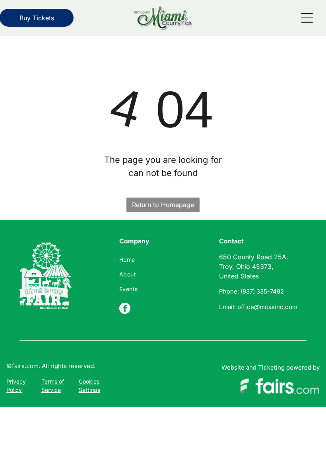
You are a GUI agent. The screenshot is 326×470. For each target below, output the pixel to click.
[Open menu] (307, 18)
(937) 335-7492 (262, 291)
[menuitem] (162, 259)
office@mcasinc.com (267, 307)
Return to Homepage (163, 205)
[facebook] (124, 309)
